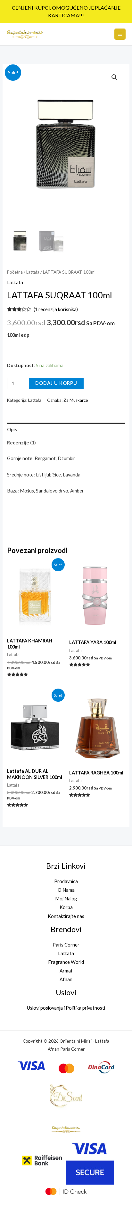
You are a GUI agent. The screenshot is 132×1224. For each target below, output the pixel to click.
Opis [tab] (12, 429)
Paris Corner (66, 944)
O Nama (66, 890)
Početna (15, 272)
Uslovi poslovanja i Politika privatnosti (66, 1008)
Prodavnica (66, 881)
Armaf (66, 970)
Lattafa (32, 272)
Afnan (66, 979)
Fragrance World (66, 962)
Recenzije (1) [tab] (21, 442)
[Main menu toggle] (120, 34)
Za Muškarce (75, 400)
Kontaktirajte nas (66, 916)
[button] (114, 77)
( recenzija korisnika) (56, 309)
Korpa (66, 907)
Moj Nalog (66, 898)
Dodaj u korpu (56, 383)
